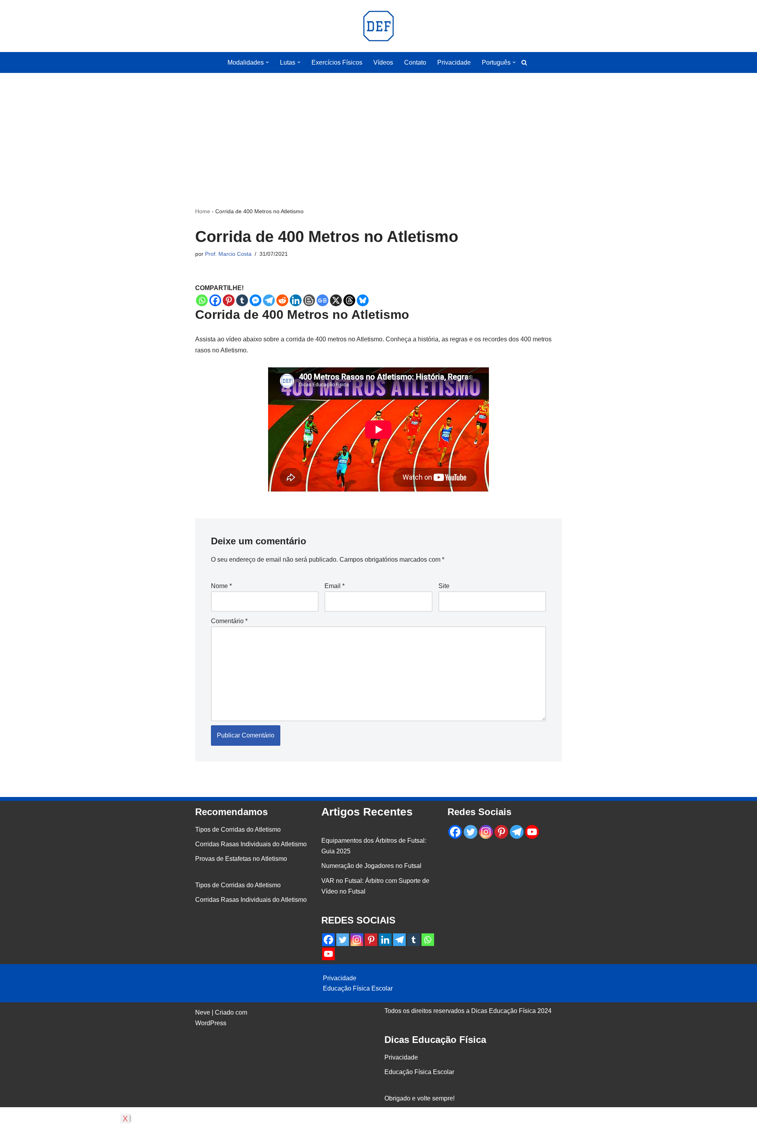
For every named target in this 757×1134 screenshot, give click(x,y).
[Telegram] (269, 300)
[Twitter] (342, 939)
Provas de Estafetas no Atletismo (241, 858)
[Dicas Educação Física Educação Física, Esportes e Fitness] (378, 26)
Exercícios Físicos (336, 62)
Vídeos (383, 62)
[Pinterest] (229, 300)
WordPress (210, 1023)
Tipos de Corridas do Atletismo (238, 829)
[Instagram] (357, 939)
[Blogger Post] (309, 300)
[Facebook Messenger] (255, 300)
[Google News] (322, 300)
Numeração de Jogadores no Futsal (371, 865)
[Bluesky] (363, 300)
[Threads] (349, 300)
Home (202, 211)
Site (443, 586)
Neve (202, 1012)
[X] (336, 300)
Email (334, 586)
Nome (221, 586)
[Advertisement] (378, 128)
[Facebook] (215, 300)
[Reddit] (282, 300)
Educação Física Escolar (358, 988)
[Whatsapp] (202, 300)
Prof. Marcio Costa (228, 254)
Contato (415, 62)
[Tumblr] (242, 300)
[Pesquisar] (524, 62)
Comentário (229, 621)
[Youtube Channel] (328, 954)
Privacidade (454, 62)
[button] (267, 62)
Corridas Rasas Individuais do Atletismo (251, 844)
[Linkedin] (296, 300)
